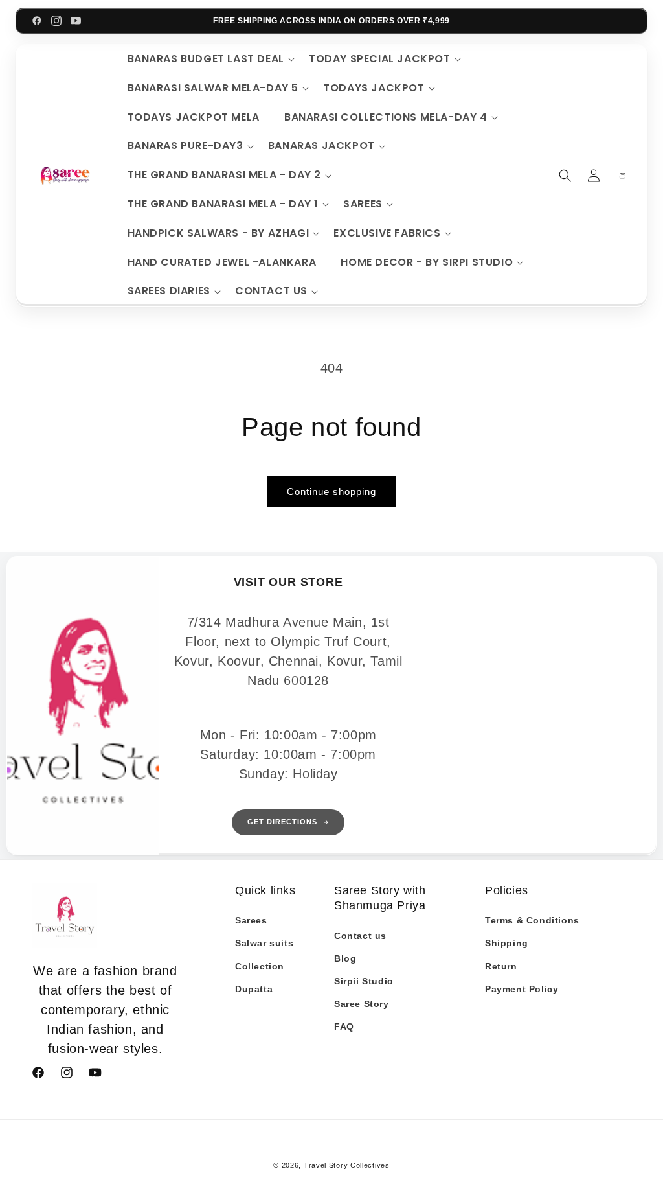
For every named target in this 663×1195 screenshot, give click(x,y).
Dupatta (254, 989)
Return (501, 966)
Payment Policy (521, 989)
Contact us (360, 936)
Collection (259, 966)
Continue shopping (331, 491)
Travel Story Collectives (347, 1165)
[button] (209, 59)
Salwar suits (264, 943)
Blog (345, 958)
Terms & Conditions (532, 920)
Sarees (251, 920)
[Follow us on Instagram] (56, 21)
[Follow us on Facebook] (37, 21)
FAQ (344, 1026)
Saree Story (361, 1004)
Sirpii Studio (364, 981)
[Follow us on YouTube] (76, 21)
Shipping (506, 943)
